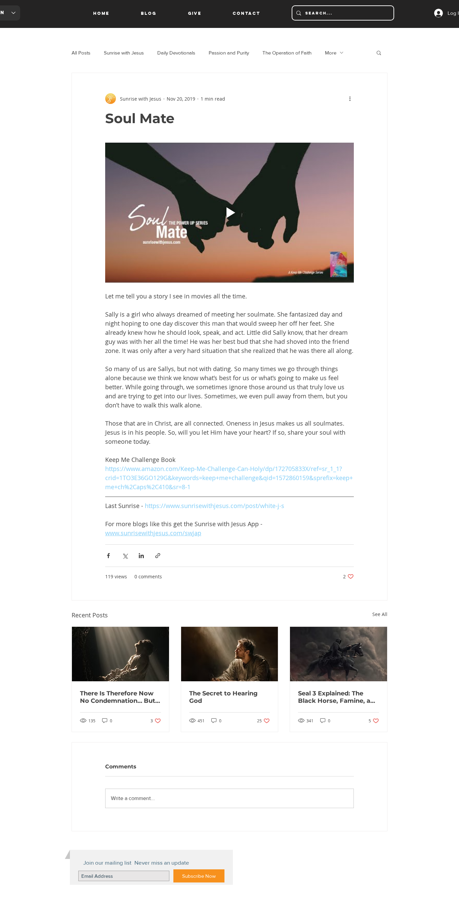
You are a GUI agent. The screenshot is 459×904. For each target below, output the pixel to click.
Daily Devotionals (176, 53)
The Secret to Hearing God (223, 697)
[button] (379, 52)
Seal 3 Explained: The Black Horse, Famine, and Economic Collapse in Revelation (338, 697)
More (330, 53)
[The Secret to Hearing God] (229, 654)
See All (379, 614)
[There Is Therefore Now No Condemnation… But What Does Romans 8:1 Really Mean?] (120, 654)
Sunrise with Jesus (124, 53)
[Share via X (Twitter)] (125, 555)
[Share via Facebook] (108, 555)
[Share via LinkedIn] (141, 555)
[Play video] (229, 213)
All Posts (81, 53)
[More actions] (350, 99)
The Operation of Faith (286, 53)
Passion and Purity (229, 53)
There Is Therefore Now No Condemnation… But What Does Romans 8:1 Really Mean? (117, 697)
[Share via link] (158, 555)
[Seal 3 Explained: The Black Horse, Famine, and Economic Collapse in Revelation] (338, 654)
